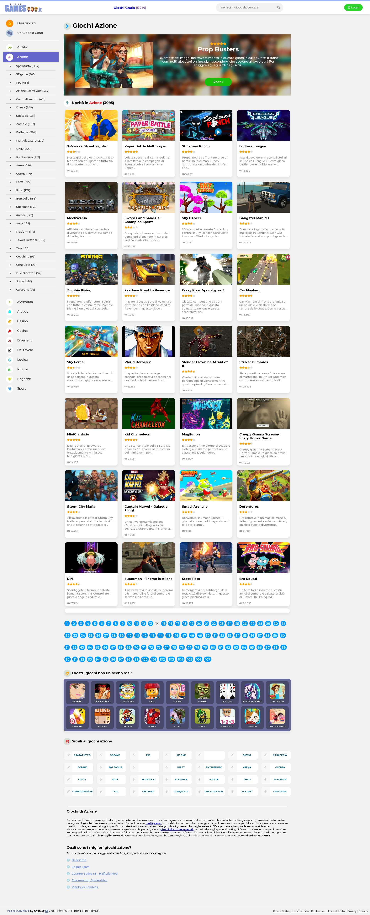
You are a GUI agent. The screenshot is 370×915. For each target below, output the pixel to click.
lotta (82, 779)
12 (143, 624)
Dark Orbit (79, 860)
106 (198, 659)
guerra (280, 767)
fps (148, 755)
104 (180, 659)
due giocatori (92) (28, 273)
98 (129, 659)
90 (68, 659)
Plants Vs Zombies (85, 887)
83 (236, 647)
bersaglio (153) (26, 198)
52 (222, 635)
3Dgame (115, 755)
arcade (214, 779)
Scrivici (363, 910)
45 (168, 635)
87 (268, 647)
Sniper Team (80, 867)
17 (177, 624)
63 (82, 647)
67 (113, 647)
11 (136, 624)
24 (229, 624)
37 (106, 635)
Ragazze (23, 379)
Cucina (22, 331)
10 (129, 624)
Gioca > (218, 82)
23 (222, 624)
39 (122, 635)
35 (90, 635)
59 (275, 635)
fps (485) (22, 82)
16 (170, 624)
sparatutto (82, 755)
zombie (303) (25, 124)
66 (105, 647)
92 (82, 659)
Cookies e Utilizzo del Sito (328, 910)
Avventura (24, 302)
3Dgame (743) (25, 74)
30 (276, 624)
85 (252, 647)
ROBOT (152, 726)
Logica (22, 359)
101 (153, 659)
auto (247, 779)
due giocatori (214, 791)
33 (75, 635)
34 (83, 635)
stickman (181, 779)
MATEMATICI (227, 726)
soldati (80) (24, 281)
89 (284, 647)
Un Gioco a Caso (29, 33)
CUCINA (177, 701)
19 (191, 624)
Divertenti (24, 340)
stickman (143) (26, 207)
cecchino (148, 791)
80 (213, 647)
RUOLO (177, 726)
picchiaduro (214, 767)
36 (98, 635)
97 (121, 659)
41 (137, 635)
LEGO (152, 701)
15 (163, 624)
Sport (21, 388)
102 (162, 659)
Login (354, 7)
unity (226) (23, 149)
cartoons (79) (25, 289)
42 (145, 635)
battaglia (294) (26, 132)
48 (192, 635)
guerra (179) (24, 173)
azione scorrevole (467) (32, 91)
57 (260, 635)
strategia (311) (25, 115)
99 (136, 659)
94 (98, 659)
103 (171, 659)
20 (199, 624)
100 (145, 659)
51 (215, 635)
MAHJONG (77, 726)
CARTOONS (127, 701)
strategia (280, 755)
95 (105, 659)
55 (245, 635)
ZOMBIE (202, 701)
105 (189, 659)
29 (268, 624)
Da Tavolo (24, 350)
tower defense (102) (30, 240)
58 (267, 635)
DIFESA (202, 726)
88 (275, 647)
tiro (115, 791)
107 (207, 659)
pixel (115, 779)
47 (184, 635)
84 (244, 647)
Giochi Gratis (124, 8)
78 (197, 647)
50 (208, 635)
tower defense (82, 791)
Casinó (22, 321)
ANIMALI (252, 726)
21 (206, 624)
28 (260, 624)
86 (260, 647)
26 (245, 624)
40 (129, 635)
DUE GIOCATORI (277, 726)
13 (150, 624)
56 (252, 635)
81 (220, 647)
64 (90, 647)
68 (121, 647)
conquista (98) (26, 265)
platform (280, 779)
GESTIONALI (277, 701)
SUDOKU (102, 726)
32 (67, 635)
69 (128, 647)
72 (151, 647)
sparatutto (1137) (27, 66)
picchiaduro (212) (28, 157)
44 (160, 635)
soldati (247, 791)
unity (181, 767)
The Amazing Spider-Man (89, 880)
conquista (181, 791)
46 (176, 635)
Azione (22, 57)
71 (143, 647)
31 (283, 624)
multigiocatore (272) (30, 140)
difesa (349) (24, 107)
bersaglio (148, 779)
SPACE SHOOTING (252, 701)
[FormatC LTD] (41, 910)
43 (153, 635)
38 (114, 635)
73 (159, 647)
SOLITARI (227, 701)
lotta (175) (23, 182)
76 (182, 647)
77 (189, 647)
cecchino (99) (25, 256)
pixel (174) (23, 190)
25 (237, 624)
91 (75, 659)
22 (214, 624)
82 (228, 647)
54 (237, 635)
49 (200, 635)
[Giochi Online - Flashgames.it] (22, 12)
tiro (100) (22, 248)
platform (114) (25, 231)
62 (74, 647)
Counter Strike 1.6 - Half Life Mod (95, 873)
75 (174, 647)
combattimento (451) (30, 99)
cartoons (280, 791)
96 (113, 659)
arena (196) (24, 165)
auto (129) (23, 223)
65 (97, 647)
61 (67, 647)
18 (184, 624)
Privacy (352, 910)
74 (166, 647)
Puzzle (22, 369)
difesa (247, 755)
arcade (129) (24, 215)
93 (90, 659)
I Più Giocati (26, 23)
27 (252, 624)
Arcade (22, 311)
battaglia (115, 767)
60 (283, 635)
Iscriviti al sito (300, 910)
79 (205, 647)
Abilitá (21, 47)
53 (230, 635)
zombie (82, 767)
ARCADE (127, 726)
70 (136, 647)
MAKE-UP (77, 701)
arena (247, 767)
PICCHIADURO (102, 701)
